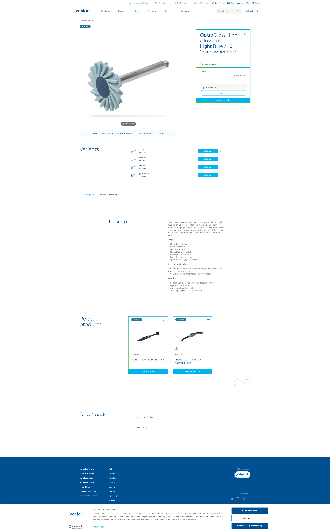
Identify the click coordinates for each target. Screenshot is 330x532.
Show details (98, 527)
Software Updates (201, 3)
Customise (248, 518)
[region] (182, 163)
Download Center (161, 3)
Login (257, 3)
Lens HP (141, 165)
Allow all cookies (249, 510)
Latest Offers (85, 487)
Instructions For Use (140, 3)
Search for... (223, 11)
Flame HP (142, 157)
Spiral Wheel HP (144, 173)
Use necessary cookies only (249, 526)
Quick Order (219, 3)
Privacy (112, 482)
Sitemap (112, 500)
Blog (232, 3)
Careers (112, 473)
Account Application (88, 491)
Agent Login (113, 496)
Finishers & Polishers (209, 64)
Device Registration (87, 469)
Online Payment (181, 3)
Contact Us (245, 3)
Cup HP (141, 149)
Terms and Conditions (88, 496)
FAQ (110, 469)
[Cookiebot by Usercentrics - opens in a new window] (75, 527)
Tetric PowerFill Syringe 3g (147, 360)
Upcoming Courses (87, 482)
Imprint (112, 487)
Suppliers (112, 478)
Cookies (112, 491)
